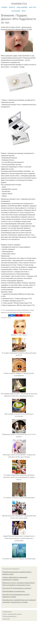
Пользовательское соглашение (15, 614)
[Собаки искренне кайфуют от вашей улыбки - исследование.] (19, 371)
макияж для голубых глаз (25, 312)
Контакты (5, 614)
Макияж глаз (19, 3)
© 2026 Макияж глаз (7, 611)
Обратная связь (6, 618)
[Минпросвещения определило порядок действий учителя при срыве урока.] (19, 513)
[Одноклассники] (26, 315)
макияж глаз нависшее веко (23, 310)
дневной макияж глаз (11, 310)
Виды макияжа (22, 7)
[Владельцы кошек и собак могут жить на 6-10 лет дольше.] (19, 432)
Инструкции (16, 11)
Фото (24, 11)
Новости (12, 7)
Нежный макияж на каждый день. (13, 591)
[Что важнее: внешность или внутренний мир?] (19, 495)
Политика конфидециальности (9, 616)
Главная (4, 7)
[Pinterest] (19, 315)
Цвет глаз (32, 7)
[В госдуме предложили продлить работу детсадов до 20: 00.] (19, 351)
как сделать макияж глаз (13, 312)
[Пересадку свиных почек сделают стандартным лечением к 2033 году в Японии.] (19, 452)
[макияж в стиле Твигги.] (19, 332)
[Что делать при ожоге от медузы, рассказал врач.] (19, 556)
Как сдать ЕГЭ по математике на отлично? (16, 588)
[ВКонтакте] (11, 315)
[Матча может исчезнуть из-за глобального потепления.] (19, 412)
